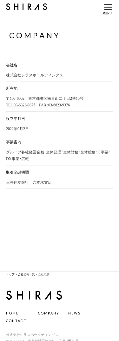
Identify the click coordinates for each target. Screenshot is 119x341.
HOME (12, 313)
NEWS (74, 313)
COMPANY (48, 313)
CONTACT (16, 321)
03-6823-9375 (24, 104)
